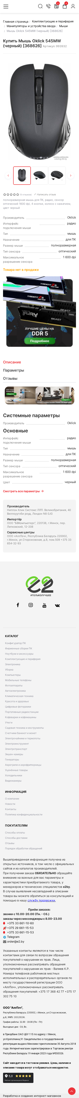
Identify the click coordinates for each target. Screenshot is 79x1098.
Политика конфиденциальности (23, 814)
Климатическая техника (19, 696)
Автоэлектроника (15, 690)
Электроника (12, 664)
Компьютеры (13, 674)
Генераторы (12, 759)
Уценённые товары (16, 770)
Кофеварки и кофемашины (20, 717)
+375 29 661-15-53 (20, 928)
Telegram (12, 936)
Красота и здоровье (17, 701)
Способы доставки (16, 837)
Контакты (10, 809)
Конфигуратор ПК (15, 643)
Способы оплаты (15, 832)
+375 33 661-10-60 (20, 923)
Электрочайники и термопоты (22, 738)
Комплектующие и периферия (23, 659)
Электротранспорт (16, 748)
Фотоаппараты (13, 685)
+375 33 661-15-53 (20, 932)
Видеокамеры (13, 780)
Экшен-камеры (14, 754)
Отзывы (9, 843)
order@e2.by (15, 941)
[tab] (39, 362)
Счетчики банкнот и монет (20, 733)
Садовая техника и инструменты (24, 727)
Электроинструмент (17, 743)
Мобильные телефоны (18, 680)
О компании (12, 798)
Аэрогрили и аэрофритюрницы (23, 764)
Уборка (9, 669)
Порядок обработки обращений (23, 848)
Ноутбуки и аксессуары (19, 653)
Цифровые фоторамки (18, 706)
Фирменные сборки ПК (18, 648)
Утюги (8, 722)
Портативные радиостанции (21, 711)
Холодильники (13, 775)
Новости (10, 803)
